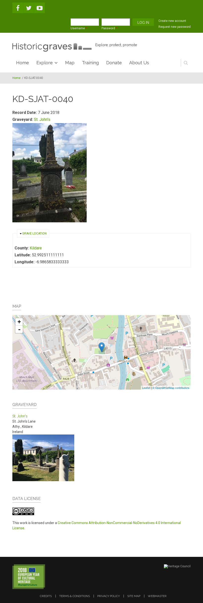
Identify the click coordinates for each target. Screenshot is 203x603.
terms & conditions (74, 596)
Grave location (34, 233)
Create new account (172, 21)
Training (90, 62)
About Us (139, 62)
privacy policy (108, 596)
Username (79, 28)
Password (109, 28)
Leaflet (146, 388)
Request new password (174, 27)
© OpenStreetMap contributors (170, 388)
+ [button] (19, 322)
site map (133, 596)
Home (22, 62)
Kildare (36, 248)
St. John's (42, 119)
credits (46, 596)
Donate (114, 62)
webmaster (157, 596)
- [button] (19, 329)
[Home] (52, 47)
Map (70, 62)
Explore (44, 62)
